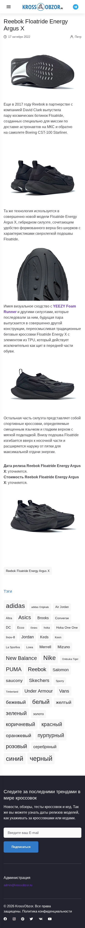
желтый (63, 702)
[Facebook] (5, 919)
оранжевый (18, 735)
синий (14, 758)
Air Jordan (62, 607)
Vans (64, 691)
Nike (49, 657)
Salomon (61, 669)
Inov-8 (10, 637)
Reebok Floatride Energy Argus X (28, 571)
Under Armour (38, 691)
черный (41, 758)
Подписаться (21, 847)
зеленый (16, 713)
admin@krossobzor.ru (18, 885)
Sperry (60, 681)
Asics (24, 617)
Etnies (34, 627)
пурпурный (51, 735)
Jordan (27, 637)
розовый (16, 746)
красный (51, 724)
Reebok (37, 669)
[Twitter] (31, 919)
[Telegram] (75, 7)
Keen (58, 637)
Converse (62, 618)
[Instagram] (14, 919)
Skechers (39, 680)
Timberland (12, 691)
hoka (47, 627)
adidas (15, 605)
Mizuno (64, 647)
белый (41, 702)
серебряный (44, 747)
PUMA (14, 669)
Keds (44, 637)
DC (8, 627)
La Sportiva (13, 647)
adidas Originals (40, 607)
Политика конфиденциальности (47, 911)
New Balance (21, 658)
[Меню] (8, 7)
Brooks (43, 618)
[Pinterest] (22, 919)
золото (38, 714)
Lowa (29, 647)
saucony (14, 680)
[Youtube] (49, 919)
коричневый (20, 724)
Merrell (45, 647)
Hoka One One (67, 627)
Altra (9, 618)
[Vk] (40, 919)
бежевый (16, 702)
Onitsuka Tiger (70, 659)
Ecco (20, 627)
